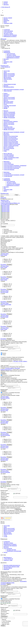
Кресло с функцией (9, 147)
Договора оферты (9, 368)
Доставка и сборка (8, 33)
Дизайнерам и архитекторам (14, 551)
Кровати (6, 125)
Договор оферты (8, 568)
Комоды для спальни (9, 124)
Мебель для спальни (9, 76)
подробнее (3, 584)
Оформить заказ (5, 200)
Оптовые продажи (11, 549)
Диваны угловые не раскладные (12, 144)
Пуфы (5, 151)
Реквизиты (6, 569)
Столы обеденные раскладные (11, 168)
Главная (6, 1)
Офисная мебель (8, 79)
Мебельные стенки (8, 101)
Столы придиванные (9, 169)
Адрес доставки (5, 365)
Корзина (6, 19)
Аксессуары (7, 70)
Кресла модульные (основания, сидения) (14, 132)
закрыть (8, 584)
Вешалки (6, 110)
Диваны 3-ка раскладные (10, 140)
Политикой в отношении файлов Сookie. (14, 582)
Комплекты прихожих (9, 114)
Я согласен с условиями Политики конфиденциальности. (10, 376)
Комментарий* (4, 607)
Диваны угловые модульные (11, 142)
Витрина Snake (4, 292)
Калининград (5, 622)
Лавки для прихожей (9, 116)
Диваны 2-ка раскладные (10, 137)
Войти (5, 21)
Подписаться (18, 509)
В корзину (9, 264)
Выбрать (3, 625)
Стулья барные (7, 173)
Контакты (6, 4)
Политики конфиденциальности (10, 369)
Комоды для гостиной (9, 98)
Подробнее (3, 264)
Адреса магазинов (8, 31)
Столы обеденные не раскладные (12, 166)
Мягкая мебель (7, 77)
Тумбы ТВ (6, 106)
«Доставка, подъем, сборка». (20, 361)
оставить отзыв (4, 250)
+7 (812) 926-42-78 (5, 7)
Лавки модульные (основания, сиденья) (14, 89)
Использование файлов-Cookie (11, 566)
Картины (6, 85)
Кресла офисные (8, 153)
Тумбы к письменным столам (11, 157)
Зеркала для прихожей (9, 112)
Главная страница (5, 203)
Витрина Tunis (4, 410)
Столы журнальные (9, 164)
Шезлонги (6, 133)
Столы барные (7, 162)
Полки (5, 104)
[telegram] (4, 12)
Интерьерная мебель (9, 87)
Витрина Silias (4, 422)
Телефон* (3, 347)
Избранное (6, 20)
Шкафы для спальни (9, 129)
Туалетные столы (8, 126)
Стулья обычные (8, 176)
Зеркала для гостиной (9, 97)
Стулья (5, 81)
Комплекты (6, 94)
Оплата (5, 552)
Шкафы (5, 108)
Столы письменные (9, 156)
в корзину (3, 226)
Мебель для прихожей (9, 75)
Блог (5, 60)
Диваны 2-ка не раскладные (11, 136)
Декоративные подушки (10, 84)
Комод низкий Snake (6, 304)
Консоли (6, 100)
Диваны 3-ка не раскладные (11, 138)
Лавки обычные (8, 90)
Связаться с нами (8, 23)
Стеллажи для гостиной (10, 105)
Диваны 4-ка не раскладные (11, 141)
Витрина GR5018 (5, 398)
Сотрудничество (8, 32)
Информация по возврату (10, 36)
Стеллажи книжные (9, 154)
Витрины (6, 96)
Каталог (6, 3)
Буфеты (5, 93)
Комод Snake (4, 255)
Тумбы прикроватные (9, 128)
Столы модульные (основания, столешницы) (15, 165)
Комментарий (4, 350)
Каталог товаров (8, 17)
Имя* (2, 345)
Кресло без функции (9, 148)
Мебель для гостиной (9, 73)
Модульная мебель (8, 102)
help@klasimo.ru (8, 557)
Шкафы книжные (8, 159)
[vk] (4, 10)
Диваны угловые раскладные (11, 145)
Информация (7, 52)
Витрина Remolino (5, 435)
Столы (5, 80)
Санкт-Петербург (6, 621)
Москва (4, 619)
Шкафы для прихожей (9, 117)
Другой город (5, 624)
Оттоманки (6, 149)
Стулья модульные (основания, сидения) (14, 174)
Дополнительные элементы (11, 121)
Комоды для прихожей (9, 113)
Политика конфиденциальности (12, 565)
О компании (7, 29)
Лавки (5, 72)
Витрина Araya (4, 447)
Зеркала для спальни (9, 122)
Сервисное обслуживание (10, 35)
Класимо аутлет (5, 65)
